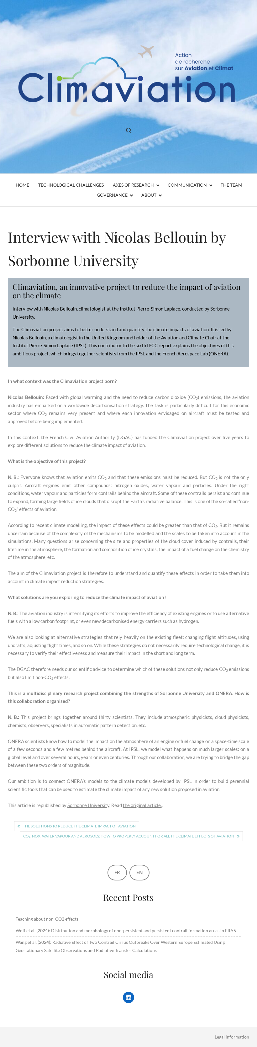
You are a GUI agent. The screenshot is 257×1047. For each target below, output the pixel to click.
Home (22, 185)
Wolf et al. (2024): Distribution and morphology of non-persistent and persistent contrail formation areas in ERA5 (126, 930)
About (148, 195)
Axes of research (133, 185)
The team (231, 185)
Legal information (232, 1036)
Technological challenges (71, 185)
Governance (112, 195)
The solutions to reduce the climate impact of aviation (79, 826)
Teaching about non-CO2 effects (47, 919)
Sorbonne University (88, 805)
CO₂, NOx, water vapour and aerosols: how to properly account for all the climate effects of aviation (128, 836)
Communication (187, 185)
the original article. (142, 805)
